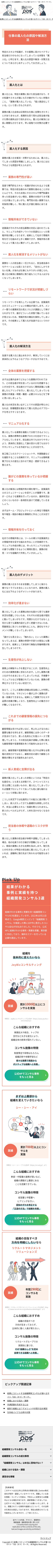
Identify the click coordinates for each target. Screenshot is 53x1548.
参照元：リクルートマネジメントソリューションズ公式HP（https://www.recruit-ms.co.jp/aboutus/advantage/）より (26, 1308)
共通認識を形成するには (17, 1404)
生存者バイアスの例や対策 (18, 1412)
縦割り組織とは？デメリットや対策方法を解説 (27, 1408)
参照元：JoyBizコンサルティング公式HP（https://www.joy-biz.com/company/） (26, 1020)
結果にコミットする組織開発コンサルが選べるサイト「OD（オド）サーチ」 (26, 2)
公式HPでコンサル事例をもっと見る (26, 1075)
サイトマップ (45, 1538)
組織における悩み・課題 (17, 1400)
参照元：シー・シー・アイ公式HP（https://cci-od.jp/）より (26, 1165)
